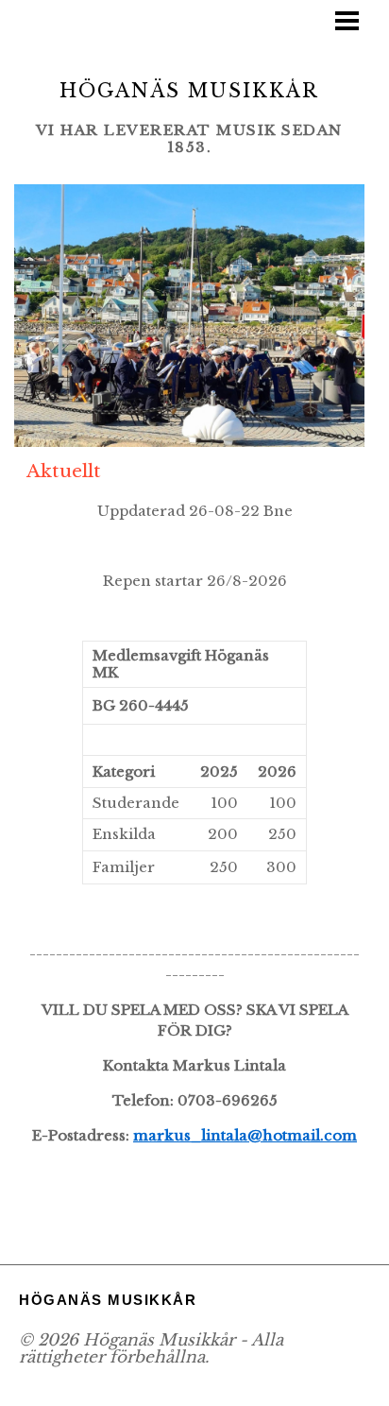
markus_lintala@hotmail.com (245, 1135)
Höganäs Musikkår (189, 90)
